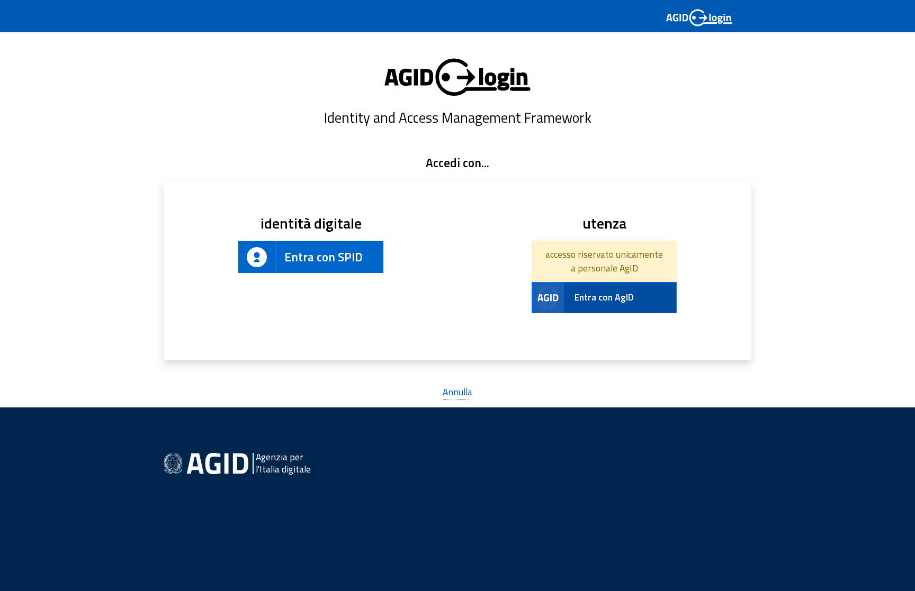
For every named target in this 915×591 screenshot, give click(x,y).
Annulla (457, 392)
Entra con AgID (604, 297)
